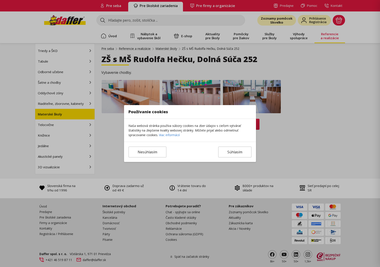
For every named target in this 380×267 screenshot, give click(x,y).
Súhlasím (234, 152)
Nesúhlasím (147, 152)
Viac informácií (169, 135)
